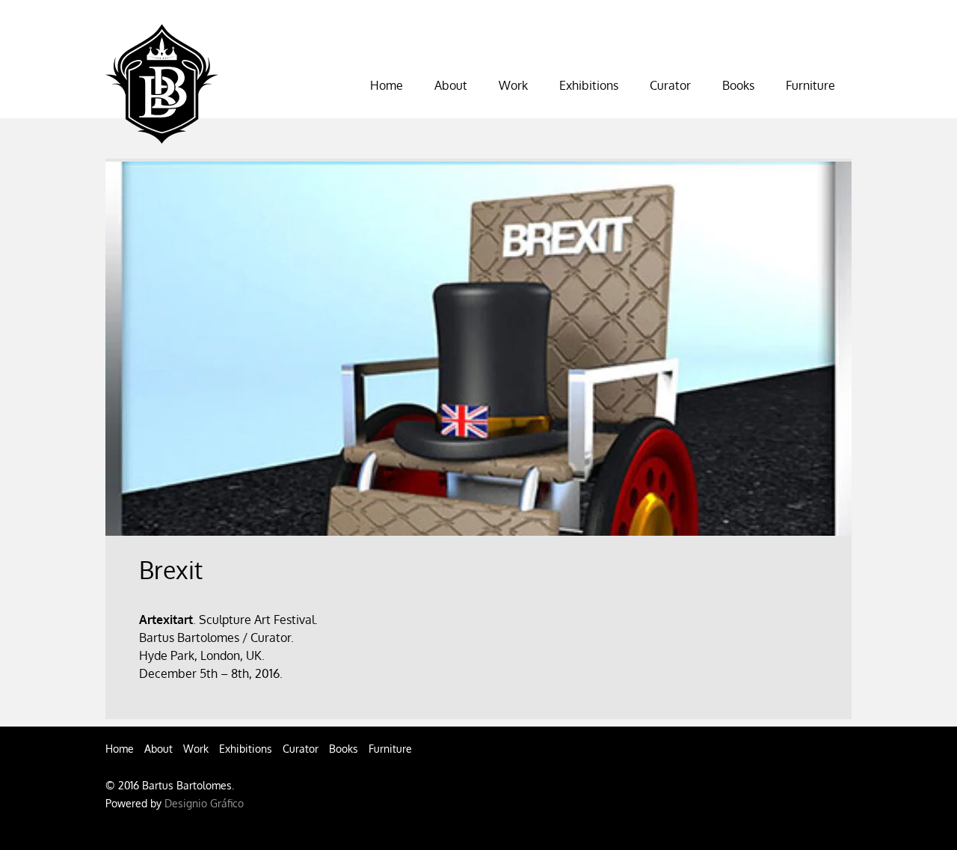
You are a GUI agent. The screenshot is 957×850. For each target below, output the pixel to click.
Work (513, 85)
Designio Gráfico (204, 803)
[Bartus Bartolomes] (161, 131)
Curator (301, 748)
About (158, 748)
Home (386, 85)
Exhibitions (588, 85)
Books (343, 748)
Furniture (810, 85)
